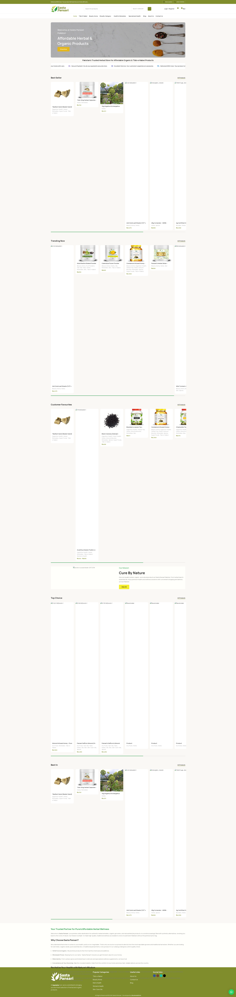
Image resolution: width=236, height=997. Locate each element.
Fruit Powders (90, 266)
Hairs (84, 267)
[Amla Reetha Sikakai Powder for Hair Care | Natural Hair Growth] (87, 253)
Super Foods (63, 111)
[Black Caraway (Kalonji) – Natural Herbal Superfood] (111, 420)
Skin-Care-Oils (91, 747)
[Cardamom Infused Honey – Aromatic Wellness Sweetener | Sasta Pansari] (136, 253)
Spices (158, 225)
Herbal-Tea (129, 267)
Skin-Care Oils (97, 989)
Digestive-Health (57, 109)
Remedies (55, 111)
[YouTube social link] (155, 2)
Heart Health (117, 436)
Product (129, 743)
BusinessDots (136, 995)
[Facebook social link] (148, 2)
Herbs (65, 109)
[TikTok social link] (164, 975)
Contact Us (134, 980)
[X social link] (151, 2)
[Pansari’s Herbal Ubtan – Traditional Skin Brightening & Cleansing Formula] (161, 253)
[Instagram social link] (153, 2)
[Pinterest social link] (158, 2)
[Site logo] (60, 9)
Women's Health (82, 556)
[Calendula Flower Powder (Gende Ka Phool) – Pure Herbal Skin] (111, 253)
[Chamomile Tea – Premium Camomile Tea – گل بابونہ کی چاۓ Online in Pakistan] (186, 417)
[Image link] (62, 976)
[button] (231, 992)
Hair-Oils (79, 267)
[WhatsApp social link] (160, 2)
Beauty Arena (130, 225)
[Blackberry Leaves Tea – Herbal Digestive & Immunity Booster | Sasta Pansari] (136, 417)
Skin (85, 269)
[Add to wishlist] (71, 84)
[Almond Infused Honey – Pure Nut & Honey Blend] (62, 671)
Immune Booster (111, 438)
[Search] (149, 9)
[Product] (136, 671)
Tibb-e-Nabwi (91, 269)
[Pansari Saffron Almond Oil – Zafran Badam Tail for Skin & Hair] (87, 671)
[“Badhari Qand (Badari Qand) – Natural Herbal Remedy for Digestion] (62, 93)
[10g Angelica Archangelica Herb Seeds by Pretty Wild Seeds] (111, 93)
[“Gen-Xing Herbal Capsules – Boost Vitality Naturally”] (87, 90)
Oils (116, 266)
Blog (131, 983)
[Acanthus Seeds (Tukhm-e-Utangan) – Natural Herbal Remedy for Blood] (87, 478)
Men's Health (97, 983)
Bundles (178, 225)
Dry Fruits (55, 746)
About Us (133, 976)
